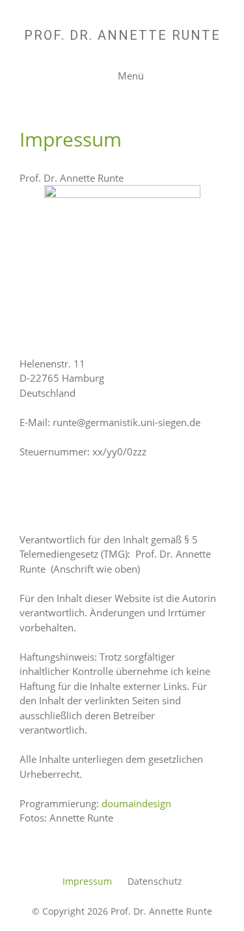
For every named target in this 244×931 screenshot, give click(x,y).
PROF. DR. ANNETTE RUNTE (122, 35)
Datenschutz (155, 881)
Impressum (87, 881)
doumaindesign (136, 803)
